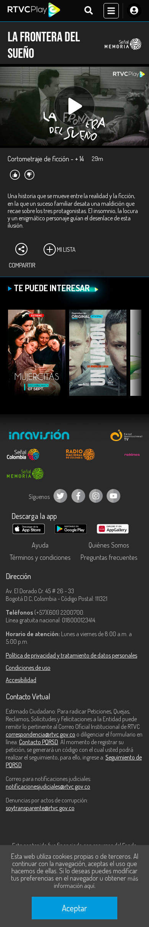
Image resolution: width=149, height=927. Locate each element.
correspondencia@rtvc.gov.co (40, 734)
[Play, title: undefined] (74, 106)
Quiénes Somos (109, 545)
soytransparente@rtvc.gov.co (40, 808)
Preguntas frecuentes (109, 557)
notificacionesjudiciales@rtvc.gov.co (48, 786)
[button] (132, 358)
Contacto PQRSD (38, 742)
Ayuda (40, 545)
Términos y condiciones (40, 557)
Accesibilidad (21, 680)
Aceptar (74, 907)
